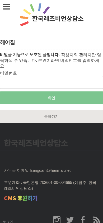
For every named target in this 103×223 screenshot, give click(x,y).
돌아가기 (51, 116)
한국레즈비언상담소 (51, 16)
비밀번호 (8, 73)
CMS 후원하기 (21, 198)
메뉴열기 (6, 6)
